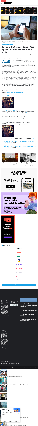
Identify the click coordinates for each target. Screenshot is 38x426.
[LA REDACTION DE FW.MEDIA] (8, 108)
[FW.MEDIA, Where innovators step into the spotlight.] (7, 3)
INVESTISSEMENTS (8, 41)
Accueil (4, 41)
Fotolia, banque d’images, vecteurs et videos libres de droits (14, 92)
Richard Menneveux (11, 359)
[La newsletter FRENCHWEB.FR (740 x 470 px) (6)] (19, 191)
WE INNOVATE (23, 319)
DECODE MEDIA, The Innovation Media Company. (24, 367)
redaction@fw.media (13, 299)
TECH (12, 44)
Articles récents (6, 95)
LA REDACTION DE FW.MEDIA (10, 110)
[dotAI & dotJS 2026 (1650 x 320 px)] (19, 10)
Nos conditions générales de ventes (6, 361)
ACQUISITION (13, 41)
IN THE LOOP (8, 44)
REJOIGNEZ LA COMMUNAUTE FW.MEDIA (28, 300)
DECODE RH (22, 310)
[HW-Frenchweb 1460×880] (19, 214)
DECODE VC (22, 314)
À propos (5, 93)
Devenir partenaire (19, 284)
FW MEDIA (22, 305)
